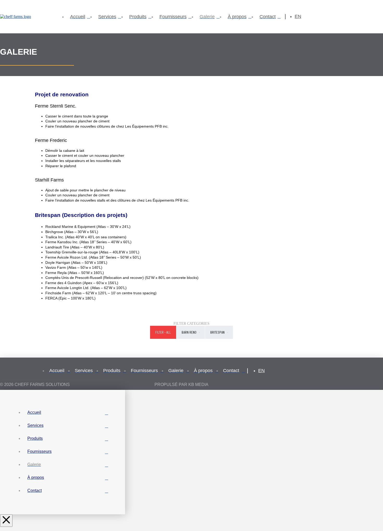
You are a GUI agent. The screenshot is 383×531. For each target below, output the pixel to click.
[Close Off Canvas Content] (6, 520)
